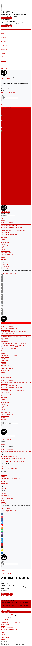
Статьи (3, 188)
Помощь (3, 192)
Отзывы (3, 138)
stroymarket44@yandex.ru (8, 92)
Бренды (3, 156)
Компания (4, 182)
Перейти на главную (7, 594)
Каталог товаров (6, 161)
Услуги (3, 163)
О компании (4, 619)
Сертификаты (5, 141)
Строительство (5, 177)
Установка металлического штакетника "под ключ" (16, 224)
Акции (2, 180)
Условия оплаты (5, 150)
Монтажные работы (7, 165)
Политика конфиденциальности (10, 139)
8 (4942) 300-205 (5, 508)
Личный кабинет (6, 512)
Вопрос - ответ (5, 155)
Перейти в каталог (6, 18)
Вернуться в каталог (7, 595)
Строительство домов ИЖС (9, 178)
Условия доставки (6, 151)
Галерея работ (5, 190)
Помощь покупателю (7, 153)
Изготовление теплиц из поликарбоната (13, 175)
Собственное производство (9, 170)
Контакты (3, 204)
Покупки (3, 148)
